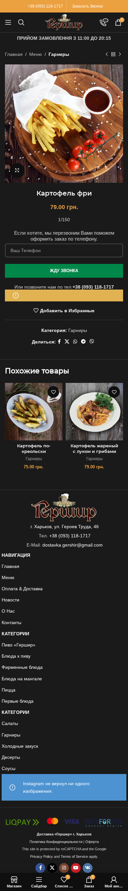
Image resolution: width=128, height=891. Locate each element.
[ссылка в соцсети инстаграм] (64, 868)
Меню (35, 54)
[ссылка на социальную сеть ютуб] (76, 868)
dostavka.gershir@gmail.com (72, 545)
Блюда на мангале (22, 678)
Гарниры (59, 54)
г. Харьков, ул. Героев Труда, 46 (65, 526)
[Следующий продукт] (120, 54)
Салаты (10, 723)
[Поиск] (21, 22)
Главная (14, 54)
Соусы (8, 768)
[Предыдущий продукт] (106, 54)
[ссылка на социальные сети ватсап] (75, 341)
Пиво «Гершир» (18, 644)
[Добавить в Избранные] (53, 392)
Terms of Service (74, 856)
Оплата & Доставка (22, 588)
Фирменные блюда (22, 667)
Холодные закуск (20, 746)
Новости (10, 599)
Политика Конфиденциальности (56, 842)
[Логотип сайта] (64, 22)
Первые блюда (17, 701)
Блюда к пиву (16, 656)
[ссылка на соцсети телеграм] (83, 341)
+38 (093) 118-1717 (93, 287)
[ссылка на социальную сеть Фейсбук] (59, 341)
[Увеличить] (17, 170)
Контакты (11, 622)
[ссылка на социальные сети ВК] (88, 868)
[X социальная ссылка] (67, 341)
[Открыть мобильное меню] (8, 22)
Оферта (92, 842)
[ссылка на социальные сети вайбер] (92, 341)
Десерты (11, 757)
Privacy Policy (41, 856)
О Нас (8, 611)
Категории (15, 633)
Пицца (8, 689)
